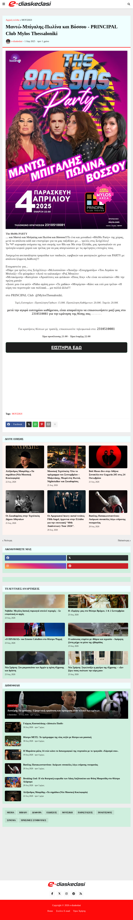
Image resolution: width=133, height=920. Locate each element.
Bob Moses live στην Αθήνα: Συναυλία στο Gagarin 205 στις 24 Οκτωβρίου (107, 474)
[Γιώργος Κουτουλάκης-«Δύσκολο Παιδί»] (13, 727)
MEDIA (10, 812)
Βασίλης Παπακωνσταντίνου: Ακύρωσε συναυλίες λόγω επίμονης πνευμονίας (107, 519)
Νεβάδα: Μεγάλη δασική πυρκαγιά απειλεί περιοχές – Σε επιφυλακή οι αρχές (33, 612)
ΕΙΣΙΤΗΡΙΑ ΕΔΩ (66, 347)
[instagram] (35, 566)
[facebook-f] (52, 893)
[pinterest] (97, 566)
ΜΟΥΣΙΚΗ (27, 20)
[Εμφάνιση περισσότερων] (55, 424)
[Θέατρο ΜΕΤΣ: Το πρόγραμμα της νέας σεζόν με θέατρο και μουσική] (13, 741)
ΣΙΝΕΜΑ (11, 820)
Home (50, 911)
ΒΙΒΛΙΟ (23, 812)
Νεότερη (8, 540)
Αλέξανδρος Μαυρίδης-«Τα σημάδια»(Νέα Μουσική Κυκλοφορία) (20, 474)
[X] (29, 424)
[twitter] (97, 558)
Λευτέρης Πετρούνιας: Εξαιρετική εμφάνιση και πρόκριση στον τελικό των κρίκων (53, 710)
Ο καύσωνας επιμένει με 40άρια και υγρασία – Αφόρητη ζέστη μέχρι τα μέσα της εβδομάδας (95, 641)
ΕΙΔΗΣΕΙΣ (52, 812)
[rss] (81, 893)
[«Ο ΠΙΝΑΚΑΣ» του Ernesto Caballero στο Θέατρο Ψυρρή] (35, 629)
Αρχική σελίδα (12, 20)
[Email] (48, 424)
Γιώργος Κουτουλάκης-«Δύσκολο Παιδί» (43, 723)
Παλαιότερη (123, 540)
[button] (3, 4)
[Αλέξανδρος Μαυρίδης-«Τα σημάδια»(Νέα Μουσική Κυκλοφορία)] (25, 457)
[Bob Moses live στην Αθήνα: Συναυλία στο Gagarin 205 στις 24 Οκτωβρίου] (108, 457)
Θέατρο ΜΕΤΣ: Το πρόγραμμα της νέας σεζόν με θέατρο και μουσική (57, 737)
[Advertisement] (66, 386)
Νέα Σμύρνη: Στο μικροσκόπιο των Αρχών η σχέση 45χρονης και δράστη (34, 669)
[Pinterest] (42, 424)
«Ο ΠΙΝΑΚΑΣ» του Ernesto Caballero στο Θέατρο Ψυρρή (33, 639)
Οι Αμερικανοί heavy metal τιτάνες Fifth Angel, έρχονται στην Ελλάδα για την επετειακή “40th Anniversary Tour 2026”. (66, 521)
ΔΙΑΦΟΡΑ (36, 812)
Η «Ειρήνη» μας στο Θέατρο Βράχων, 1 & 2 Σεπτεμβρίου (96, 611)
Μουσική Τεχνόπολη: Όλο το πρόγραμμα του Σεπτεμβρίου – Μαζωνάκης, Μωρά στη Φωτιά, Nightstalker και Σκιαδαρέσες (63, 476)
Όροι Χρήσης (79, 911)
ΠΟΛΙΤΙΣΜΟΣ (105, 812)
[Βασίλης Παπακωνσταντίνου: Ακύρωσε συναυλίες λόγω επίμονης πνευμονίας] (108, 501)
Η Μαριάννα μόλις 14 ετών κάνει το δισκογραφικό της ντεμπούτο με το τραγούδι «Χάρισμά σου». (71, 751)
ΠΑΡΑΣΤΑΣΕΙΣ (85, 812)
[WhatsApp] (35, 424)
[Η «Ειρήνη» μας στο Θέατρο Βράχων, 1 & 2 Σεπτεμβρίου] (98, 601)
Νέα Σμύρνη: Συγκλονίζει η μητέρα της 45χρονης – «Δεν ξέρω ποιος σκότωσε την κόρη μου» (95, 669)
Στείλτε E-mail (63, 911)
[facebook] (35, 558)
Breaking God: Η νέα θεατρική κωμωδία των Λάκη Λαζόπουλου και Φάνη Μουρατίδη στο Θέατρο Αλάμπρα (71, 780)
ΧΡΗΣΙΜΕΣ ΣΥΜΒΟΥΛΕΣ (33, 820)
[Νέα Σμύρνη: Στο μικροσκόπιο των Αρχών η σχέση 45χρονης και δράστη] (35, 658)
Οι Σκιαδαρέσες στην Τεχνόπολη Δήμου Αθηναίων (23, 518)
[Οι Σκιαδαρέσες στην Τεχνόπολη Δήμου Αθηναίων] (25, 501)
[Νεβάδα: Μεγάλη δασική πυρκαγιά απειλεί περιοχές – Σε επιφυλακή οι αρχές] (35, 601)
